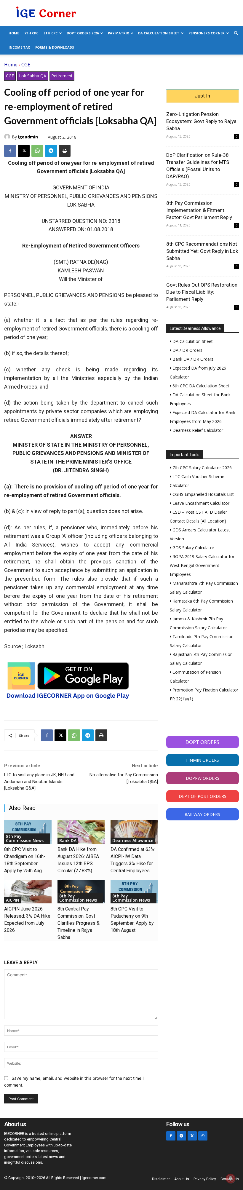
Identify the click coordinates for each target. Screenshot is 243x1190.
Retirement (62, 76)
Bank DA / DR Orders (192, 359)
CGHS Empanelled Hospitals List (202, 494)
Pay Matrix (118, 33)
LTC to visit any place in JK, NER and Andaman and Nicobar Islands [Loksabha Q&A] (39, 781)
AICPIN (12, 900)
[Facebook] (10, 151)
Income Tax (19, 47)
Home (14, 33)
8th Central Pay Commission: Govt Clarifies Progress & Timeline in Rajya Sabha (78, 923)
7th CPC (31, 33)
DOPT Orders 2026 (83, 33)
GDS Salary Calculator (192, 547)
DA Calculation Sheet (158, 33)
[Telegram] (51, 151)
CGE (25, 64)
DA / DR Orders (186, 350)
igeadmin (28, 137)
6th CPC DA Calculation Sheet (200, 386)
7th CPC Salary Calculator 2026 (201, 467)
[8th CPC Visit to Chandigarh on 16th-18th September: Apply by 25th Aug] (28, 832)
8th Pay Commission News (25, 838)
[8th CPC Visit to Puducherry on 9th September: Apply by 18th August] (134, 892)
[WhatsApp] (37, 151)
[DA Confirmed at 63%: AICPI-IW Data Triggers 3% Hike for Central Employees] (134, 832)
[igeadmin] (8, 137)
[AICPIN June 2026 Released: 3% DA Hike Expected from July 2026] (28, 892)
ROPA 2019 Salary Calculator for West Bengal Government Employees (202, 565)
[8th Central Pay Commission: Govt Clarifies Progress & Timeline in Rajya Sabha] (81, 892)
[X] (24, 151)
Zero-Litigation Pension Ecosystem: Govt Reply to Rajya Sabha (201, 121)
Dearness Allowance (132, 840)
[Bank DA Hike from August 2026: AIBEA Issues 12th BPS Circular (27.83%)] (81, 832)
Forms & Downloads (54, 47)
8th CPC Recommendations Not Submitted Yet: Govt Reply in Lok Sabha (202, 251)
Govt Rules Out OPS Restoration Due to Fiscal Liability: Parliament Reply (201, 292)
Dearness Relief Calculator (197, 430)
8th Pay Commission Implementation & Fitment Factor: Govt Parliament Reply (199, 210)
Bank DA (67, 840)
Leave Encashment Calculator (200, 503)
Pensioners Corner (206, 33)
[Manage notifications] (230, 1178)
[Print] (65, 151)
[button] (236, 33)
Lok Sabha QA (32, 76)
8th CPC (50, 33)
